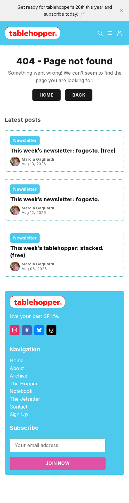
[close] (122, 10)
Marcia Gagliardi (38, 159)
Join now (58, 463)
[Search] (100, 33)
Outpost (103, 485)
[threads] (51, 330)
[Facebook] (27, 330)
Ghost (86, 485)
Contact (18, 407)
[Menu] (110, 33)
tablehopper (35, 485)
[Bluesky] (39, 330)
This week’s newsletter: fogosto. (55, 199)
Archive (18, 376)
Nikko (64, 492)
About (17, 368)
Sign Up (19, 414)
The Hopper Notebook (24, 387)
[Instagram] (15, 330)
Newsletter (25, 140)
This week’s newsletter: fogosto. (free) (63, 150)
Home (47, 94)
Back (79, 94)
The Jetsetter (25, 399)
